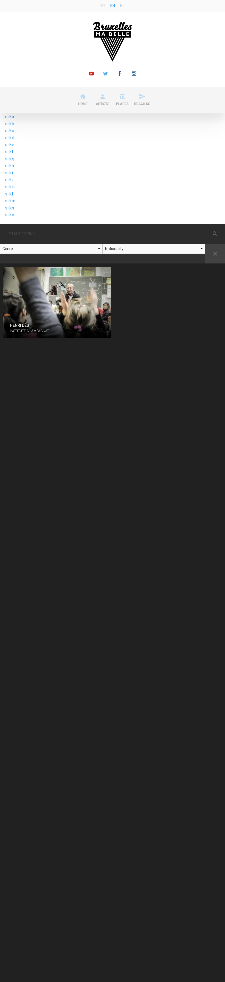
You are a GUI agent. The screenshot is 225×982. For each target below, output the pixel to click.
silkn (9, 208)
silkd (9, 137)
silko (9, 214)
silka (9, 116)
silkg (9, 158)
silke (9, 144)
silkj (9, 179)
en (112, 6)
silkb (9, 123)
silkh (9, 165)
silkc (9, 130)
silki (9, 172)
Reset (215, 253)
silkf (9, 151)
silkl (9, 194)
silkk (9, 186)
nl (122, 6)
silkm (10, 200)
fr (102, 6)
